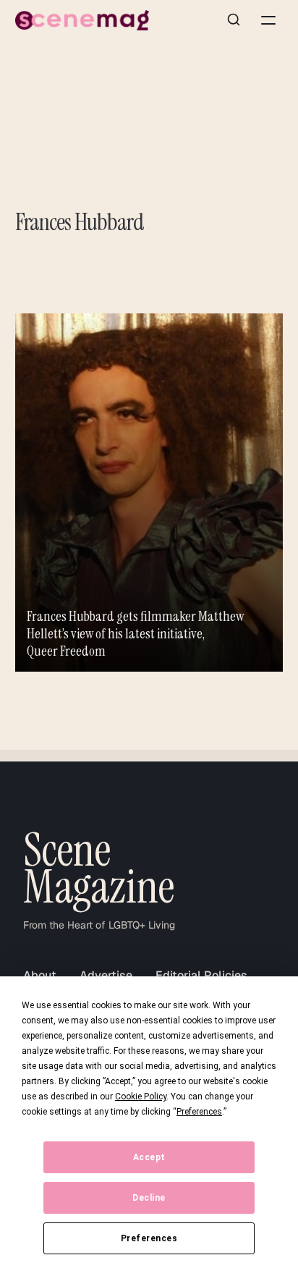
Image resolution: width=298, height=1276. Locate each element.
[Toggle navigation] (268, 20)
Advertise (106, 975)
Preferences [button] (199, 1112)
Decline (149, 1198)
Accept (149, 1157)
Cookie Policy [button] (140, 1096)
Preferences (149, 1238)
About (39, 975)
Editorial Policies (201, 975)
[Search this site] (233, 20)
